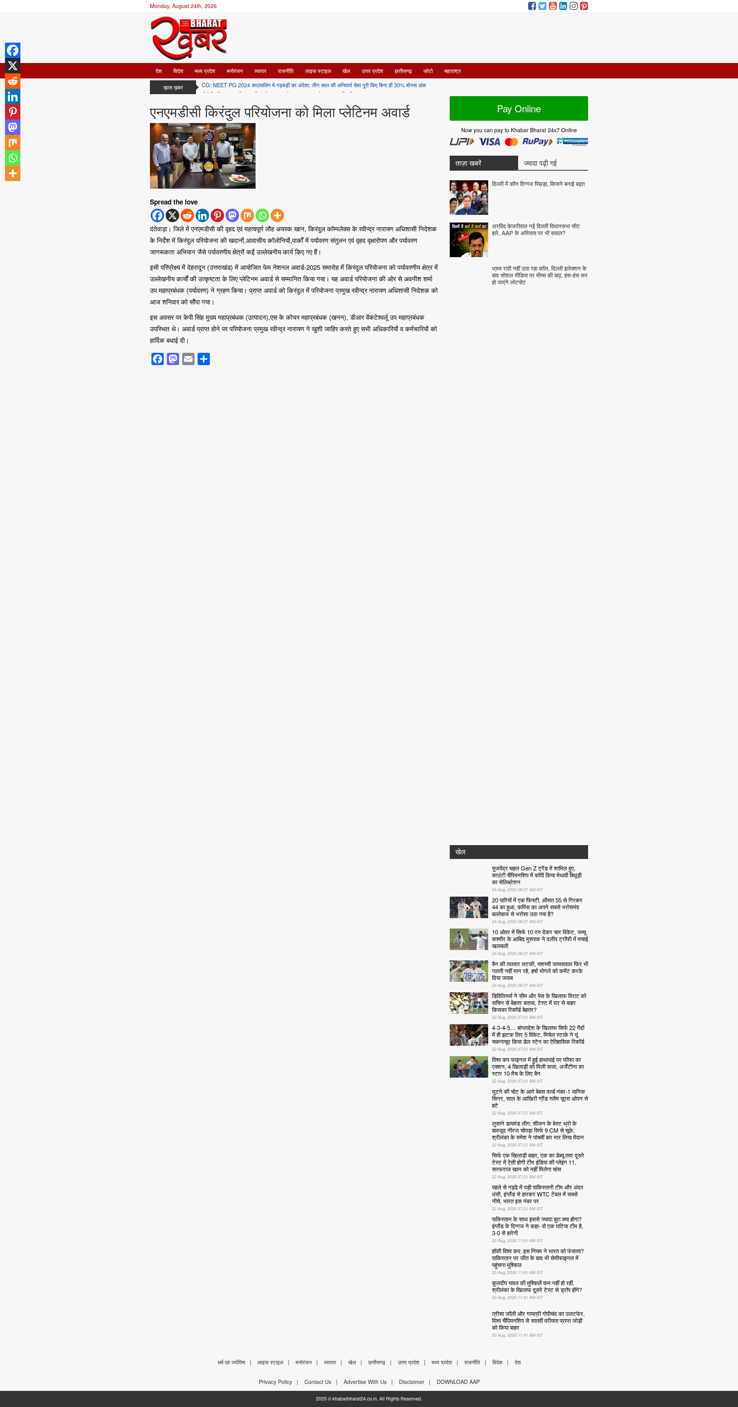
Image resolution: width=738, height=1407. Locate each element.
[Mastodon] (232, 215)
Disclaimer (411, 1381)
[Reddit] (187, 215)
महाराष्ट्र (452, 71)
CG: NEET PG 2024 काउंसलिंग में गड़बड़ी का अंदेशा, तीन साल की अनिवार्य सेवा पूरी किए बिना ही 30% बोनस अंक (314, 87)
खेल (346, 71)
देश (159, 71)
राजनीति (286, 71)
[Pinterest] (217, 215)
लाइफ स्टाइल (318, 71)
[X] (172, 215)
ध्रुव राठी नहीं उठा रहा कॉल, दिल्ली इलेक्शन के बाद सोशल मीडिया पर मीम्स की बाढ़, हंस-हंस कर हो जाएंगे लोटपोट (540, 275)
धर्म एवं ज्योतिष (231, 1362)
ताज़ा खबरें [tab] (468, 163)
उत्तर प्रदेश (372, 71)
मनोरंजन (235, 71)
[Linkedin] (202, 215)
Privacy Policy (275, 1381)
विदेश (178, 71)
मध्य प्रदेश (205, 71)
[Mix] (247, 215)
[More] (277, 215)
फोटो (428, 71)
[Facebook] (157, 215)
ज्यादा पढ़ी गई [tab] (540, 163)
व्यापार (260, 71)
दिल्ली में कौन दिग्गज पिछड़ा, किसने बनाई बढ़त (538, 183)
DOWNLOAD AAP (458, 1381)
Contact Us (317, 1381)
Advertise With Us (365, 1381)
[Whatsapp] (262, 215)
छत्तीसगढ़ (403, 71)
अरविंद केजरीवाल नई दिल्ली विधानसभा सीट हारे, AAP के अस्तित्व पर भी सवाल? (536, 229)
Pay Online (519, 108)
